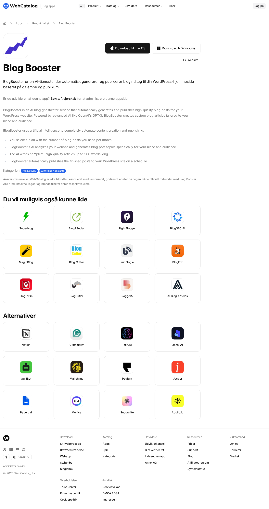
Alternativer (19, 315)
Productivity (29, 170)
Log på (259, 5)
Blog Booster (67, 23)
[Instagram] (23, 449)
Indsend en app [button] (155, 456)
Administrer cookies (14, 466)
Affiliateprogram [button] (198, 462)
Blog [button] (190, 456)
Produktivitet (40, 23)
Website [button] (192, 60)
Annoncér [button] (151, 462)
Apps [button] (106, 443)
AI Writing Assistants (52, 170)
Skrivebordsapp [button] (70, 443)
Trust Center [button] (68, 487)
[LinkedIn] (11, 449)
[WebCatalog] (6, 438)
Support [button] (192, 450)
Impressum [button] (110, 499)
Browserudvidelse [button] (72, 450)
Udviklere (130, 5)
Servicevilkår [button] (111, 487)
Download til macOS (130, 48)
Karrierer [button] (235, 450)
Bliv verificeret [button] (154, 450)
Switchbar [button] (66, 462)
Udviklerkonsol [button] (155, 443)
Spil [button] (105, 450)
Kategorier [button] (109, 456)
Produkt (93, 5)
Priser (171, 5)
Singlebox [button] (66, 468)
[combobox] (21, 457)
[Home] (4, 23)
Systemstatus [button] (196, 468)
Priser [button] (191, 443)
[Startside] (20, 6)
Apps (19, 23)
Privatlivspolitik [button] (70, 493)
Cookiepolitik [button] (68, 499)
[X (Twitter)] (4, 449)
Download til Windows (179, 48)
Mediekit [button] (235, 456)
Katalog (111, 5)
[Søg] (81, 6)
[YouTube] (17, 449)
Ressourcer (152, 5)
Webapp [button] (65, 456)
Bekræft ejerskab (63, 99)
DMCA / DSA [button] (111, 493)
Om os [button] (234, 443)
